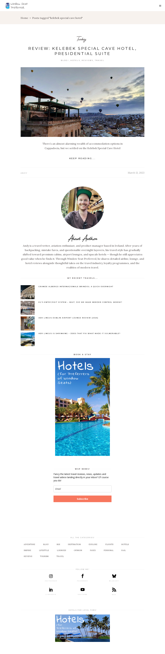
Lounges (61, 550)
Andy (24, 173)
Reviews (87, 60)
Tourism (44, 556)
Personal (108, 550)
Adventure (29, 544)
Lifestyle (44, 550)
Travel (99, 60)
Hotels (75, 60)
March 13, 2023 (136, 172)
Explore (93, 544)
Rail (123, 550)
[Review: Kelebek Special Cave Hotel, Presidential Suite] (82, 102)
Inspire (27, 550)
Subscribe (82, 498)
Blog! (65, 60)
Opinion (78, 550)
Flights (109, 544)
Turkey (81, 39)
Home (24, 18)
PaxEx (93, 550)
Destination (74, 544)
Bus (58, 544)
